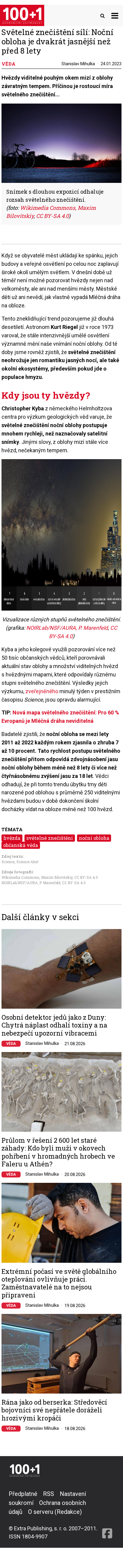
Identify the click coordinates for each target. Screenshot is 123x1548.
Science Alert (27, 861)
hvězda (11, 838)
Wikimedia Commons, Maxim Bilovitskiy (37, 877)
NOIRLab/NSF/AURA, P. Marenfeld (67, 628)
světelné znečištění (49, 838)
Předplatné (23, 1493)
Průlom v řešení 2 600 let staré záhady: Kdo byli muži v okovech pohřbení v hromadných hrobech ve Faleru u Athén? (58, 1152)
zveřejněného (41, 691)
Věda (11, 1044)
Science (8, 861)
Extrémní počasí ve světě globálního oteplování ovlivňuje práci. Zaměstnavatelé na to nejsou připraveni (58, 1283)
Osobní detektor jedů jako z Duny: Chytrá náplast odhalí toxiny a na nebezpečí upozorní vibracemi (54, 1025)
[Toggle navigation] (115, 15)
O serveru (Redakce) (55, 1511)
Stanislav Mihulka (78, 63)
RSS (48, 1493)
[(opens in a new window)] (107, 1515)
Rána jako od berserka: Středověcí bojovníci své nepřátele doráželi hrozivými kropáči (54, 1410)
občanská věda (20, 845)
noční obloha (94, 838)
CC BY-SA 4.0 (52, 215)
